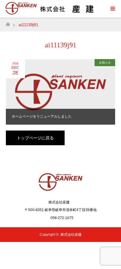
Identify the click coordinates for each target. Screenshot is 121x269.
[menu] (112, 9)
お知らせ (105, 62)
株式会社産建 (71, 235)
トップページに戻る (35, 138)
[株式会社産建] (60, 190)
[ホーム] (8, 23)
